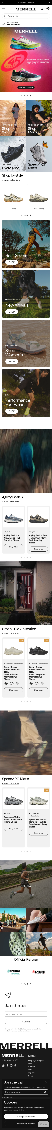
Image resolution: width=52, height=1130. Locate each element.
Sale (30, 1070)
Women (31, 1067)
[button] (47, 9)
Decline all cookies (26, 1123)
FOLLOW (26, 886)
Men (30, 1064)
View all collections (11, 180)
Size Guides (7, 1097)
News (30, 1076)
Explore (31, 1073)
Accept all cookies (26, 1116)
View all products (10, 501)
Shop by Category (35, 1061)
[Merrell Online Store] (26, 9)
